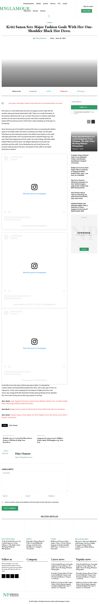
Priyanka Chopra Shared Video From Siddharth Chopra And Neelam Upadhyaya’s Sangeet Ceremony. (79, 159)
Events (29, 539)
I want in (83, 107)
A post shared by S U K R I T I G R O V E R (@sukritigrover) (34, 304)
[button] (48, 16)
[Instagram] (8, 576)
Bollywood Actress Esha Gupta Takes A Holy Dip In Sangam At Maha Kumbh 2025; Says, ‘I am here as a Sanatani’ (79, 171)
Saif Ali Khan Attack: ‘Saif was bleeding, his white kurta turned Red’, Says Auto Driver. (79, 195)
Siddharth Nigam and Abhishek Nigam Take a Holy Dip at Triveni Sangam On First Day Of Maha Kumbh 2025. (79, 207)
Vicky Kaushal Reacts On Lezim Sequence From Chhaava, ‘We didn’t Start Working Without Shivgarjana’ (83, 141)
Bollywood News (8, 539)
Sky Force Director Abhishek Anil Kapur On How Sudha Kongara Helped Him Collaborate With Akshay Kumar (79, 184)
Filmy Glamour (41, 38)
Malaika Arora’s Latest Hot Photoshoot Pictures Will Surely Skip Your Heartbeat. (37, 409)
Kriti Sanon (13, 425)
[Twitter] (12, 576)
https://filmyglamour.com (23, 457)
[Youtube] (17, 576)
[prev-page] (89, 121)
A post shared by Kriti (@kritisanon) (34, 226)
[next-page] (93, 121)
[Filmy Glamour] (7, 455)
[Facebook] (3, 576)
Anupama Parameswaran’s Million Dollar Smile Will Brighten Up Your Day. (50, 440)
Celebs (49, 22)
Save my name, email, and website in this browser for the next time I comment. (32, 502)
